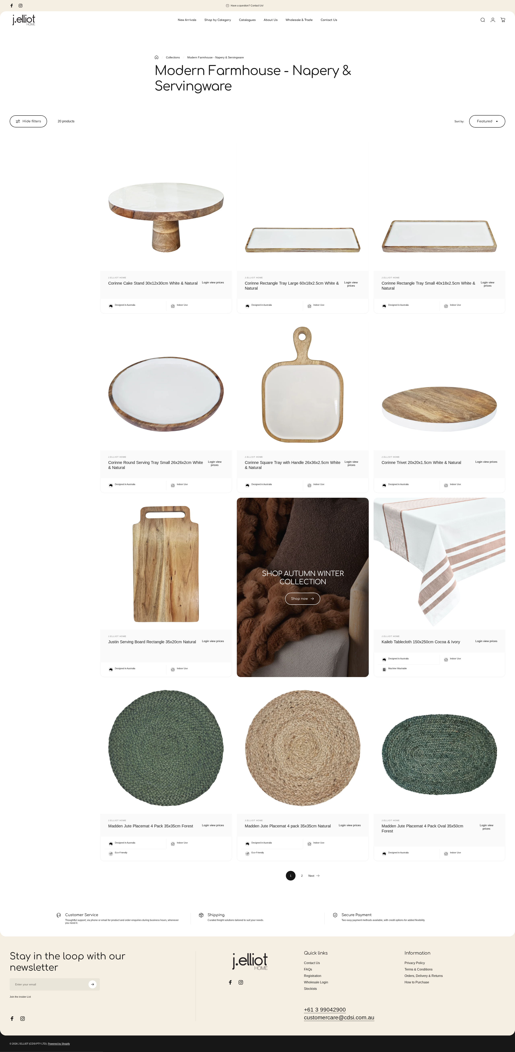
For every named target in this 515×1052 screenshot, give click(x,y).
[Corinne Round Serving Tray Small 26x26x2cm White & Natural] (166, 384)
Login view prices (213, 282)
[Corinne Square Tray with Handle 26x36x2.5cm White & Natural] (303, 384)
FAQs (308, 969)
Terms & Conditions (419, 969)
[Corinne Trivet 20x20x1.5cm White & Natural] (439, 384)
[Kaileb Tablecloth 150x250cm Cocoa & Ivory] (439, 564)
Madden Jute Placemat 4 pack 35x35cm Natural (288, 826)
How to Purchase (417, 982)
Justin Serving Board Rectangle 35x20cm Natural (152, 642)
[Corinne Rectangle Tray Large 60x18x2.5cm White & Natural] (303, 205)
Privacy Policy (415, 963)
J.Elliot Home (117, 278)
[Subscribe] (93, 984)
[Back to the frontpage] (156, 57)
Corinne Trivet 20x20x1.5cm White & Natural (421, 462)
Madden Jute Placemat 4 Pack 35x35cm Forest (150, 826)
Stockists (310, 988)
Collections (173, 57)
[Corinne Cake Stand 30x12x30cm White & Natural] (166, 205)
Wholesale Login (316, 982)
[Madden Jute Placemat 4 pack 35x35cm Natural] (303, 748)
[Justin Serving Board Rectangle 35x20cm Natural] (166, 564)
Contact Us (312, 963)
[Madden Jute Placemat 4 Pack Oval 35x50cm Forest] (439, 748)
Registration (312, 976)
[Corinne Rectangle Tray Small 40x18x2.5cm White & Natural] (439, 205)
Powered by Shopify (59, 1043)
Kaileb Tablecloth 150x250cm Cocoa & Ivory (421, 642)
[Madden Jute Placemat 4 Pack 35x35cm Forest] (166, 748)
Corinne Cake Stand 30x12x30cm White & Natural (153, 283)
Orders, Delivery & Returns (424, 976)
